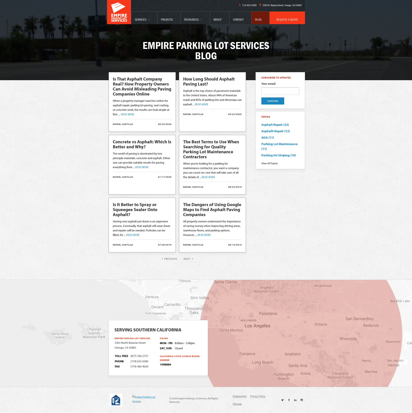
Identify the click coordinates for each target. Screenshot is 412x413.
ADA (267, 137)
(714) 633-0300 (139, 361)
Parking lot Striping (278, 155)
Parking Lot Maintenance (279, 146)
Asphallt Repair (275, 131)
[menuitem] (144, 18)
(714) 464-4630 (139, 366)
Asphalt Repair (275, 125)
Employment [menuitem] (240, 396)
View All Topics (269, 163)
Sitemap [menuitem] (237, 403)
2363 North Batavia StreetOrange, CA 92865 (130, 345)
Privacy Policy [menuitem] (257, 396)
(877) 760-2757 (139, 356)
